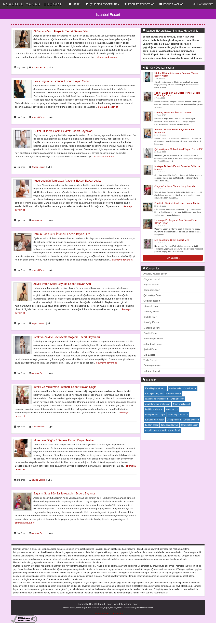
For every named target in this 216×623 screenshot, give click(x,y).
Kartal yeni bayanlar (154, 393)
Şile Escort (149, 354)
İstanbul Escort (38, 117)
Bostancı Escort (151, 290)
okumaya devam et (107, 57)
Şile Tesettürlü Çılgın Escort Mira (171, 240)
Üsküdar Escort (151, 371)
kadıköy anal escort (154, 409)
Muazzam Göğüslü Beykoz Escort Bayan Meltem (64, 440)
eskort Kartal (174, 430)
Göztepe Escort (151, 300)
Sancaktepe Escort (153, 338)
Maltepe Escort (151, 327)
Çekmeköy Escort (152, 295)
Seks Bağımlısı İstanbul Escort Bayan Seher (61, 81)
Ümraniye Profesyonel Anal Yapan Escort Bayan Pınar (176, 221)
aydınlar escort (177, 399)
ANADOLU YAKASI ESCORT (32, 4)
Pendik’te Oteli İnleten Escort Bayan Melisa (177, 203)
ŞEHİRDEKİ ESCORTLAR (103, 4)
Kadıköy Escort (151, 311)
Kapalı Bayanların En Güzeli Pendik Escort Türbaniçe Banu (177, 94)
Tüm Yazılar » (172, 257)
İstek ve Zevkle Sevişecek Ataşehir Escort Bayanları (66, 337)
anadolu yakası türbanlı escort (182, 388)
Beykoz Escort (38, 167)
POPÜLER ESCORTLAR (141, 4)
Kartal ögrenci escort (154, 420)
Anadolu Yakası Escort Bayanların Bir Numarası (174, 130)
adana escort (102, 613)
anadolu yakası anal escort (157, 404)
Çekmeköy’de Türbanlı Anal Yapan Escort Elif (178, 149)
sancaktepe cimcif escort (156, 399)
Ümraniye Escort (152, 365)
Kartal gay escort (191, 420)
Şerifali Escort (150, 349)
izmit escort (117, 613)
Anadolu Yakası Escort (155, 273)
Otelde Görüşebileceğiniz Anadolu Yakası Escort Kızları (176, 74)
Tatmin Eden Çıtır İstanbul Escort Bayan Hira (61, 234)
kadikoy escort (151, 425)
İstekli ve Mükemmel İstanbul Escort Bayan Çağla (64, 387)
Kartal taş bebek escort (155, 388)
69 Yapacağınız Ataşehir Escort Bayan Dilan (61, 31)
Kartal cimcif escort (181, 404)
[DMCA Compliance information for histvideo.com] (24, 619)
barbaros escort (173, 393)
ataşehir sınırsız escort (155, 430)
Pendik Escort (150, 333)
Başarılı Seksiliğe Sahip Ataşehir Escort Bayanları (65, 493)
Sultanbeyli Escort (153, 344)
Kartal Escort (150, 317)
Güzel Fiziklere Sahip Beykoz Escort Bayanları (63, 131)
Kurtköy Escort (151, 322)
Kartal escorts (172, 409)
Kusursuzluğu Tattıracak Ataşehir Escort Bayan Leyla (67, 180)
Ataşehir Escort (38, 67)
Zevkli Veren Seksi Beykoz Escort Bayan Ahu (62, 283)
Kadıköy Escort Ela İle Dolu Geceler (173, 112)
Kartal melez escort (189, 425)
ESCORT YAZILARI (173, 4)
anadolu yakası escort (178, 414)
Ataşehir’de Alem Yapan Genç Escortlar (175, 186)
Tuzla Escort (150, 360)
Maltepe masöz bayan (155, 414)
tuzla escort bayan (169, 425)
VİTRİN (76, 4)
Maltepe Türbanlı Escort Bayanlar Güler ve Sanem (177, 167)
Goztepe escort (174, 420)
